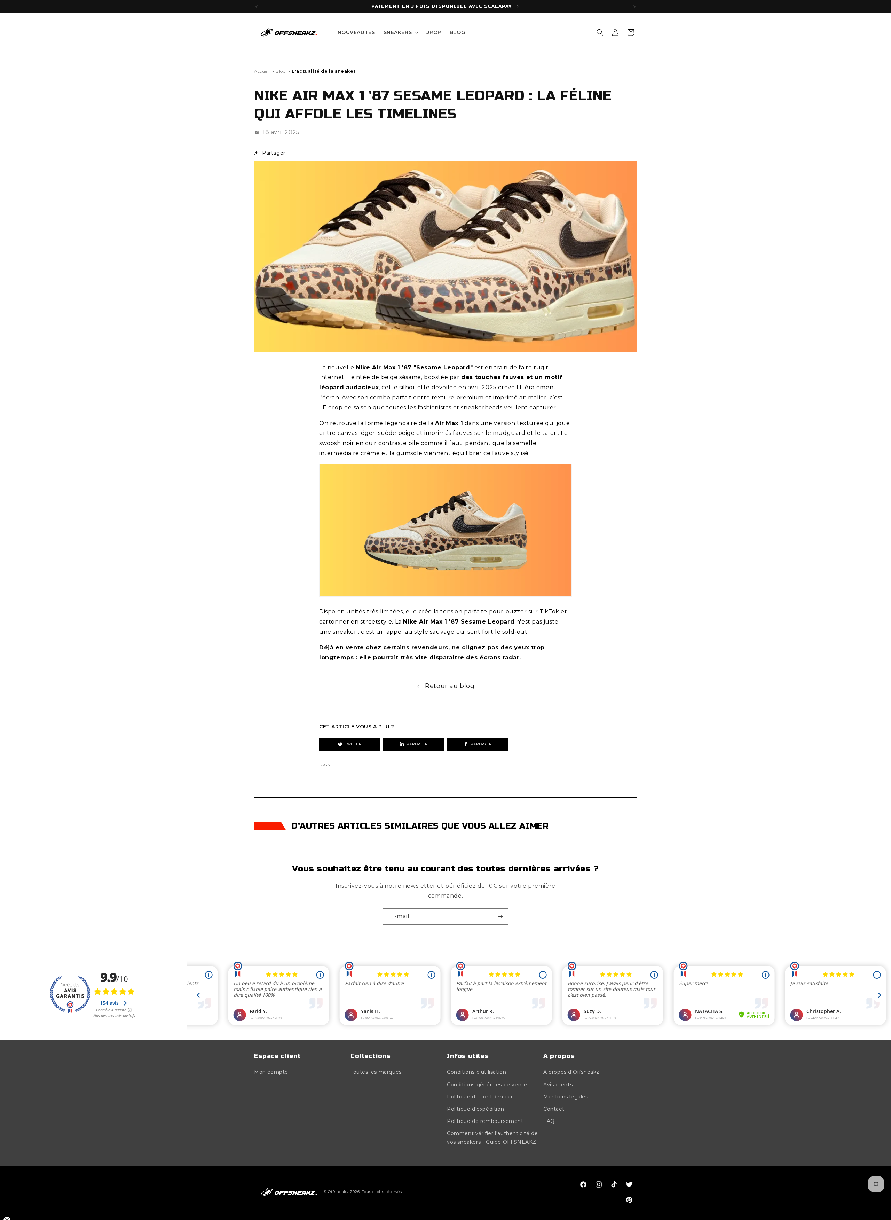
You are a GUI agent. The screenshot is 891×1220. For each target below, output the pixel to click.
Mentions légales (565, 1097)
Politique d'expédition (475, 1109)
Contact (553, 1109)
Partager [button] (273, 153)
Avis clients (558, 1084)
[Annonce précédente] (256, 6)
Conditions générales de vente (487, 1084)
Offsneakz (338, 1192)
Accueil (262, 71)
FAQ (549, 1121)
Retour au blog (449, 686)
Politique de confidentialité (482, 1097)
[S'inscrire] (500, 916)
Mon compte (271, 1072)
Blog (281, 71)
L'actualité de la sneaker (324, 71)
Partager (417, 744)
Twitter (353, 744)
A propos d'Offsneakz (571, 1072)
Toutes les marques (376, 1072)
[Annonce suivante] (634, 6)
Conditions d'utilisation (476, 1072)
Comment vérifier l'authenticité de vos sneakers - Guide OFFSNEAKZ (492, 1138)
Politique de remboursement (485, 1121)
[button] (400, 32)
